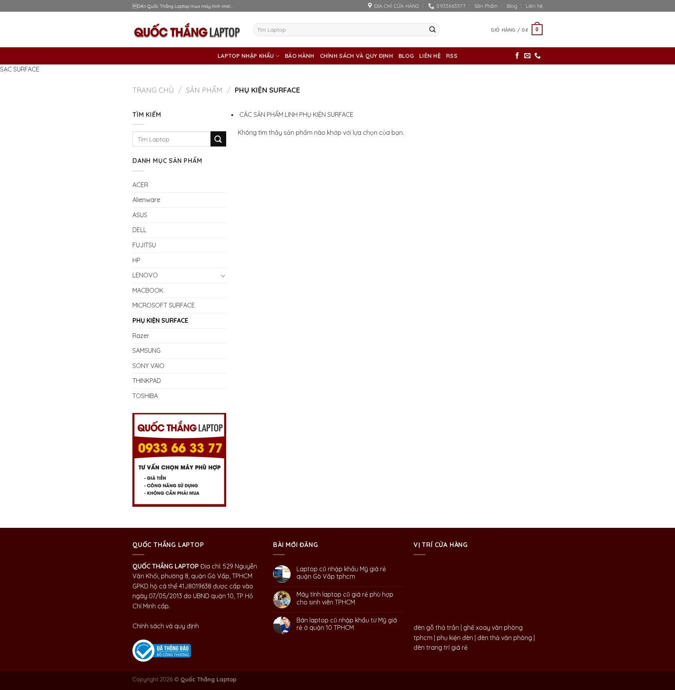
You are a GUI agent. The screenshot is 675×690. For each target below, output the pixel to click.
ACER (140, 185)
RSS (451, 55)
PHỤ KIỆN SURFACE (160, 320)
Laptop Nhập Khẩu (246, 55)
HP (136, 260)
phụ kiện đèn (455, 638)
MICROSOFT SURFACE (163, 305)
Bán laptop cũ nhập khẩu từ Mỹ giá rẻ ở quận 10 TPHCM (346, 624)
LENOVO (145, 275)
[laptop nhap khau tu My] (161, 650)
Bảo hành (299, 55)
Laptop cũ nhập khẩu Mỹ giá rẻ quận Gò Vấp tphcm (341, 572)
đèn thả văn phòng (504, 638)
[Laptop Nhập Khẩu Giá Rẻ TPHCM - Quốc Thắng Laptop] (186, 29)
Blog (512, 6)
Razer (140, 336)
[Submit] (432, 29)
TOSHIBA (145, 396)
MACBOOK (147, 290)
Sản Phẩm (486, 6)
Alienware (146, 200)
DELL (139, 230)
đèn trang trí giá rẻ (441, 647)
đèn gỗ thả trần (436, 627)
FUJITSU (144, 245)
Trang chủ (153, 90)
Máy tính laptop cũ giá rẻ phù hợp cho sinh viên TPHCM (344, 598)
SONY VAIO (148, 366)
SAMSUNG (146, 350)
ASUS (139, 215)
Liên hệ (534, 6)
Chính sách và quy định (356, 55)
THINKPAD (146, 380)
